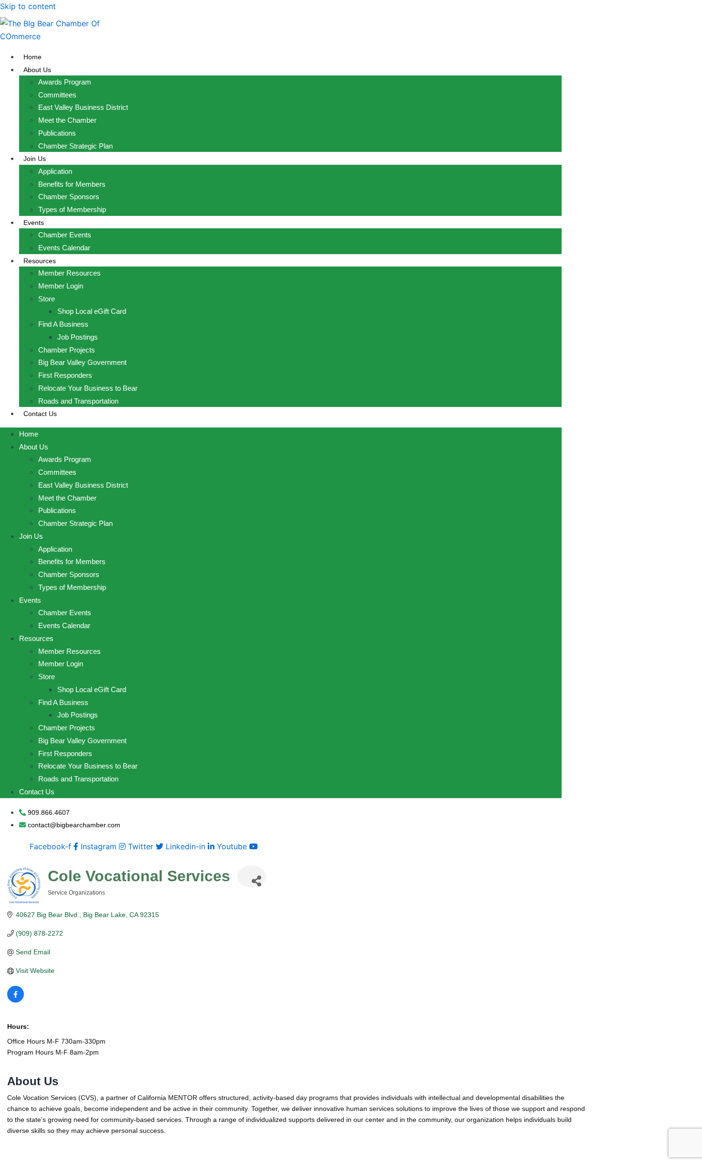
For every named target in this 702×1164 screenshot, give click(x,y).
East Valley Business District (83, 107)
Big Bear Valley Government (82, 362)
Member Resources (69, 273)
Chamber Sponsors (68, 196)
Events (33, 222)
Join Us (34, 158)
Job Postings (77, 337)
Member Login (60, 286)
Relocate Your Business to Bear (88, 388)
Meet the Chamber (67, 120)
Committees (57, 95)
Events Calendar (64, 248)
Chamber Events (64, 235)
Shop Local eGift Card (91, 311)
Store (46, 299)
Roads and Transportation (78, 401)
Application (55, 171)
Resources (39, 261)
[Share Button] (251, 876)
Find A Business (63, 324)
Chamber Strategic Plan (75, 146)
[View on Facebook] (15, 1000)
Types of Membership (72, 209)
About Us (37, 70)
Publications (57, 133)
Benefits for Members (72, 184)
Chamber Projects (66, 350)
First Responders (65, 375)
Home (32, 57)
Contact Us (40, 413)
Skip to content (28, 6)
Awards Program (64, 82)
